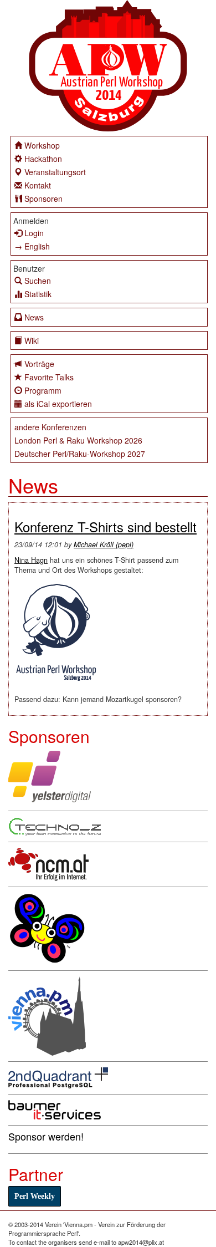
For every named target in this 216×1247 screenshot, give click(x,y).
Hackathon (43, 158)
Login (34, 232)
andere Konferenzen (50, 426)
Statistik (38, 293)
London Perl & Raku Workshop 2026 (78, 440)
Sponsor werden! (46, 1136)
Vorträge (39, 363)
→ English (32, 246)
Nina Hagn (31, 560)
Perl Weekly (34, 1196)
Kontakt (37, 185)
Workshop (42, 145)
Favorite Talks (49, 377)
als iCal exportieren (58, 403)
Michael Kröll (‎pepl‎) (103, 544)
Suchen (37, 280)
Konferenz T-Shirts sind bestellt (105, 526)
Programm (42, 390)
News (34, 317)
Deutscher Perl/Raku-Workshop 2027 (79, 453)
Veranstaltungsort (55, 171)
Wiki (31, 340)
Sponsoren (43, 198)
